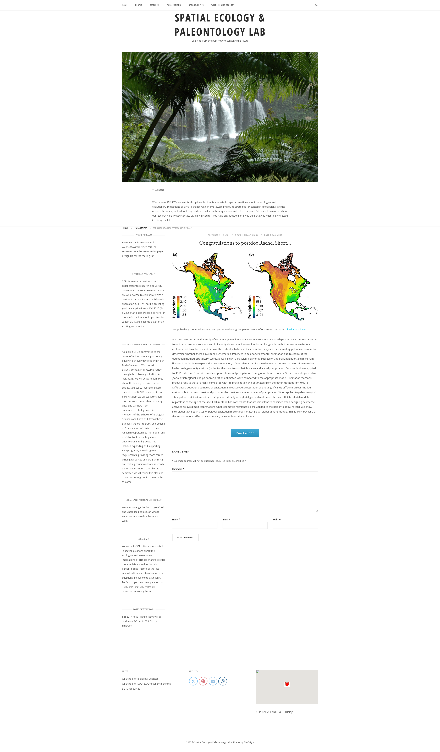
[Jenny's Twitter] (193, 681)
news (238, 235)
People (138, 5)
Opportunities (196, 5)
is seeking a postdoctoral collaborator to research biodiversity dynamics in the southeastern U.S (142, 286)
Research (154, 5)
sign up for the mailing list (139, 255)
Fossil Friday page (153, 251)
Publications (174, 5)
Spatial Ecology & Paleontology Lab (220, 24)
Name (176, 519)
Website (277, 519)
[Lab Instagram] (222, 681)
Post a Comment (273, 235)
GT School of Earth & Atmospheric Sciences (146, 683)
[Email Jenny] (213, 681)
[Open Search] (316, 5)
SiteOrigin (249, 742)
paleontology (141, 228)
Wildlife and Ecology (223, 5)
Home (125, 5)
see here (156, 312)
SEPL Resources (131, 688)
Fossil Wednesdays (143, 616)
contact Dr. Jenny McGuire (195, 215)
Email (226, 519)
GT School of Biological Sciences (140, 678)
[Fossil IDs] (203, 681)
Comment (178, 468)
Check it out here (296, 329)
